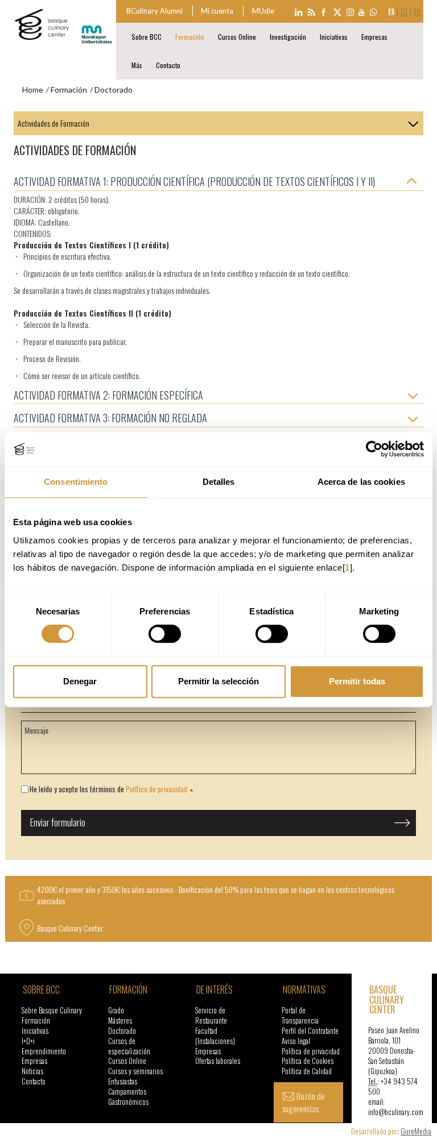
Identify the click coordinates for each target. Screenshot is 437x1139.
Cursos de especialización (129, 1046)
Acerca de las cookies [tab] (361, 482)
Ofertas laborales (217, 1060)
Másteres (120, 1020)
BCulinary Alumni (154, 10)
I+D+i (28, 1041)
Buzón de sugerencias (303, 1102)
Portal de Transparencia (300, 1015)
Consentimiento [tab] (76, 482)
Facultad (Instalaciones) (215, 1035)
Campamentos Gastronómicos (128, 1096)
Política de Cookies (307, 1060)
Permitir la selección (218, 681)
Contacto (168, 65)
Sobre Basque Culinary (52, 1010)
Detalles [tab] (219, 482)
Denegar (80, 681)
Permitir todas (357, 681)
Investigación (288, 36)
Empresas (374, 36)
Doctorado (122, 1030)
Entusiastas (122, 1081)
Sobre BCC (146, 36)
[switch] (165, 634)
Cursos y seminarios (135, 1071)
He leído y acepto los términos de (108, 789)
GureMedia (416, 1131)
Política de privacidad (156, 789)
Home (32, 89)
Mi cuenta (217, 10)
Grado (116, 1010)
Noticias (32, 1071)
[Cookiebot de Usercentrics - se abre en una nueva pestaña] (374, 449)
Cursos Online (237, 36)
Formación (189, 36)
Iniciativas (334, 36)
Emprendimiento (44, 1051)
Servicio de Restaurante (211, 1015)
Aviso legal (296, 1041)
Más (136, 65)
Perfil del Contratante (310, 1030)
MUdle (263, 10)
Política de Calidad (307, 1071)
